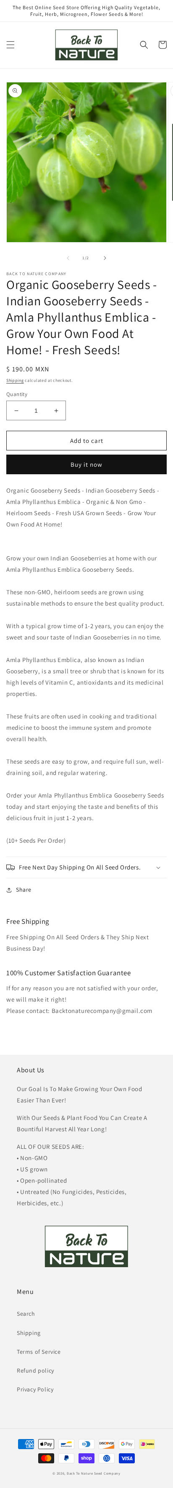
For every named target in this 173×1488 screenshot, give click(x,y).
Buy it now (86, 464)
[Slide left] (68, 258)
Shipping (15, 380)
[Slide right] (105, 258)
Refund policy (35, 1370)
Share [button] (23, 889)
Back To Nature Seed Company (94, 1473)
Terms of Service (39, 1351)
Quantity (16, 394)
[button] (10, 45)
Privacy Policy (35, 1389)
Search (26, 1313)
